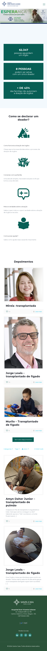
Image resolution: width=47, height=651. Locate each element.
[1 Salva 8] (23, 4)
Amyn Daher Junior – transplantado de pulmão (20, 502)
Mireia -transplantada (21, 305)
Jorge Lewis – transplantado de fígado (23, 374)
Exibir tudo (39, 449)
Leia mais (38, 311)
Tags (16, 449)
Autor (26, 449)
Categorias (7, 449)
